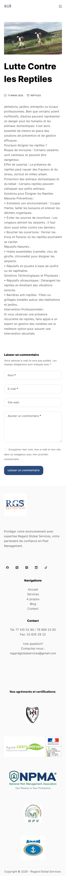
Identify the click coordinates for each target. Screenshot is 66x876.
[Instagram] (26, 567)
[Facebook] (7, 567)
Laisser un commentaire (24, 470)
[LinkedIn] (36, 567)
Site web (13, 402)
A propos (33, 599)
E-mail (13, 389)
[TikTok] (46, 567)
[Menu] (60, 6)
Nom (12, 375)
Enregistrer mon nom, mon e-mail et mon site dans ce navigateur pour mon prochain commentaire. (32, 454)
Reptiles (36, 95)
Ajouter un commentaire (24, 416)
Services (33, 594)
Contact (32, 608)
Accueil (33, 589)
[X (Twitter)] (17, 567)
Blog (33, 604)
